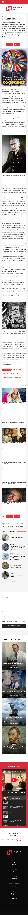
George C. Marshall (7, 377)
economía (5, 373)
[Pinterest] (15, 44)
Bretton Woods (17, 369)
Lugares (14, 871)
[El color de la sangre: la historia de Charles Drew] (5, 537)
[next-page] (16, 757)
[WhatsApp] (18, 44)
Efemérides (14, 878)
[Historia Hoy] (14, 8)
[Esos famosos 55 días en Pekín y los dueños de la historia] (5, 547)
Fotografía (14, 876)
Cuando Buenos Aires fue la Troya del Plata (21, 525)
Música (14, 862)
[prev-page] (11, 757)
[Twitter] (11, 44)
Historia (4, 16)
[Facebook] (8, 44)
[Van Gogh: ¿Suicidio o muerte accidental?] (5, 565)
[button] (2, 2)
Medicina (12, 535)
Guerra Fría (18, 377)
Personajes (14, 869)
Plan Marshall (6, 381)
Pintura (14, 744)
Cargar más (13, 581)
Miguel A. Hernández (8, 40)
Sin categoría (13, 553)
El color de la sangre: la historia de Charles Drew (17, 538)
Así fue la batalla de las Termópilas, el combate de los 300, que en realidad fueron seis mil (17, 557)
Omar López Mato (14, 667)
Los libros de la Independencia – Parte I (7, 525)
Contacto (14, 898)
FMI (17, 373)
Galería (14, 886)
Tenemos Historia (14, 883)
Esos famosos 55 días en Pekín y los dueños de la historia (17, 548)
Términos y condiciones (14, 903)
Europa (12, 373)
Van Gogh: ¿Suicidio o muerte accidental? (16, 566)
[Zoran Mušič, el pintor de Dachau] (5, 575)
